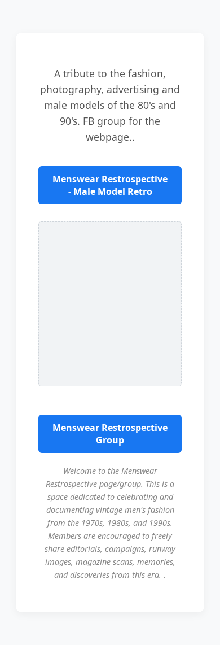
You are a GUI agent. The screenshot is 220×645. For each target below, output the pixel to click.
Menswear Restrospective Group (110, 433)
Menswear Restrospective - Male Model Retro (110, 185)
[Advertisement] (110, 303)
